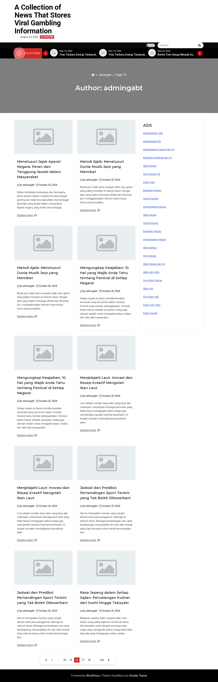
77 (83, 660)
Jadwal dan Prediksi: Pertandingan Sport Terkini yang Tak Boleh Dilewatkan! (105, 493)
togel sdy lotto (151, 305)
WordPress (93, 675)
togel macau (150, 313)
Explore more (25, 215)
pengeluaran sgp (153, 133)
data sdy (148, 288)
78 (89, 660)
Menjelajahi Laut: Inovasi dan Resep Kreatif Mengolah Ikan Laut (106, 383)
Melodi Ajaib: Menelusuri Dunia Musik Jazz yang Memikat (102, 167)
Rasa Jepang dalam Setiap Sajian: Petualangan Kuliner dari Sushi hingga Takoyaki (105, 597)
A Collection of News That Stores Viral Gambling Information (42, 19)
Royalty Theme (138, 675)
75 (70, 660)
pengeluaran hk (152, 141)
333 (102, 660)
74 (64, 660)
